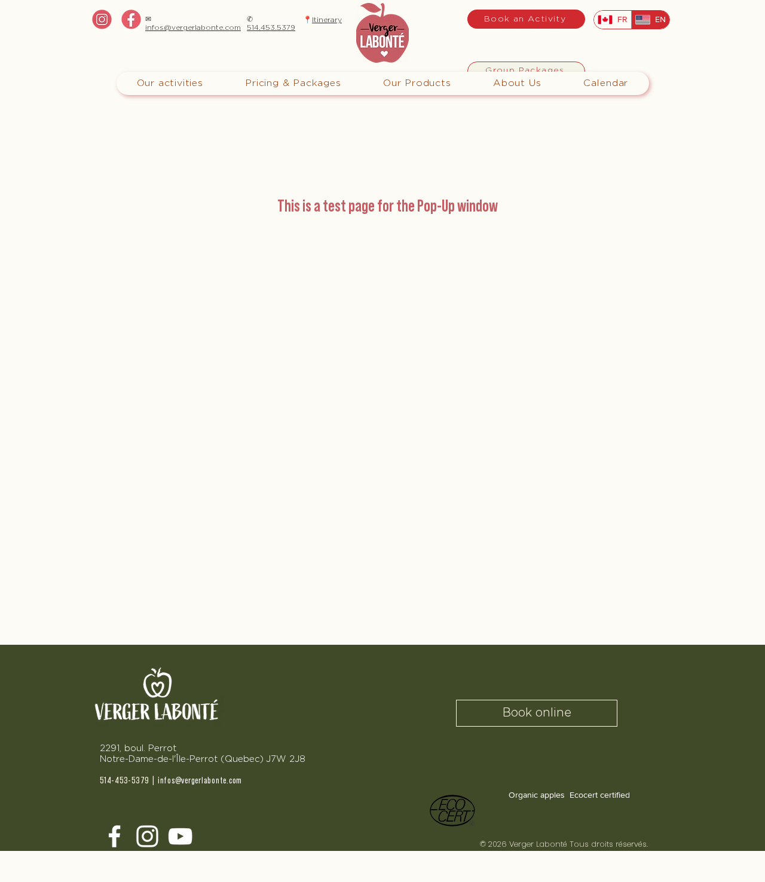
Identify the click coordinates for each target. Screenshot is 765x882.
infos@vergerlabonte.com (193, 27)
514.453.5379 (271, 27)
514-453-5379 (124, 780)
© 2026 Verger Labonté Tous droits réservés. (566, 844)
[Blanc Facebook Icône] (114, 836)
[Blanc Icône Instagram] (147, 836)
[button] (293, 83)
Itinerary (327, 19)
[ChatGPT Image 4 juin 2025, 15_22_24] (131, 19)
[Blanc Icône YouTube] (180, 836)
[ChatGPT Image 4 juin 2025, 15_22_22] (102, 19)
